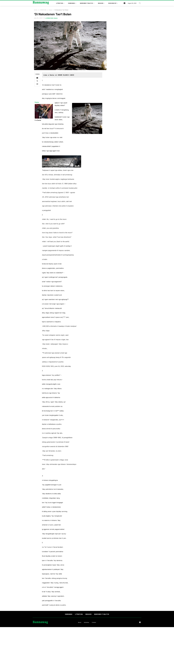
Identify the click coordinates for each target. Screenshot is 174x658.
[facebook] (124, 3)
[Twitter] (37, 81)
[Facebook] (37, 78)
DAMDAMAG (71, 3)
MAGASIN (100, 3)
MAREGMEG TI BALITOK (86, 3)
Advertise (86, 622)
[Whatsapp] (37, 84)
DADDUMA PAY (112, 3)
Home (35, 10)
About (79, 622)
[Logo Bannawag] (41, 3)
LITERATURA (59, 3)
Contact (94, 622)
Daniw (50, 10)
